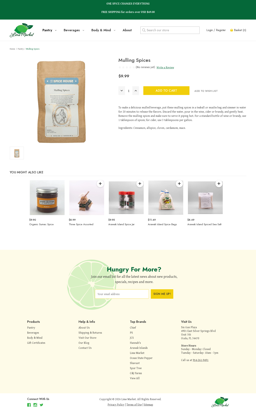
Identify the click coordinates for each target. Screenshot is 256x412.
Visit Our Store (87, 338)
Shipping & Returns (90, 332)
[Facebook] (29, 405)
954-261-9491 (200, 360)
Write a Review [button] (165, 67)
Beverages (72, 30)
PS (131, 332)
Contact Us (85, 348)
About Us (84, 327)
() (240, 30)
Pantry (47, 30)
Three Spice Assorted (81, 224)
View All (135, 378)
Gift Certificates (36, 343)
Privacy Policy (116, 404)
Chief (133, 327)
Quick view (47, 197)
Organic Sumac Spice (41, 224)
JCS (132, 338)
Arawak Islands (139, 348)
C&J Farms (136, 373)
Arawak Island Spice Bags (162, 224)
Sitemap (148, 404)
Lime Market (137, 353)
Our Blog (84, 343)
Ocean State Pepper (141, 358)
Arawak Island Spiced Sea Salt (204, 224)
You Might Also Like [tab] (26, 172)
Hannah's (135, 343)
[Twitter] (41, 405)
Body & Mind (101, 30)
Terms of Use (134, 404)
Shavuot (135, 363)
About (127, 30)
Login (209, 30)
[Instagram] (35, 405)
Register (221, 30)
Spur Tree (136, 368)
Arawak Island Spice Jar (121, 224)
